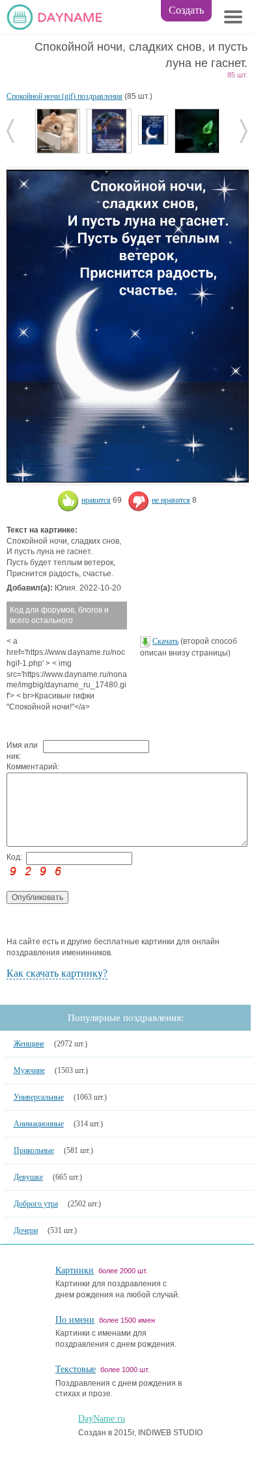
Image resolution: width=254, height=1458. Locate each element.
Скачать (165, 641)
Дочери (26, 1230)
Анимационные (39, 1123)
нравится (96, 500)
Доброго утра (36, 1203)
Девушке (28, 1177)
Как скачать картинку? (57, 973)
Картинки (74, 1270)
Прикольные (34, 1150)
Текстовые (75, 1369)
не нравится (171, 500)
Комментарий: (25, 766)
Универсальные (39, 1097)
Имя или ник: (22, 751)
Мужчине (29, 1070)
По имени (74, 1320)
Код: (14, 857)
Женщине (29, 1043)
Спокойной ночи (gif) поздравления (64, 96)
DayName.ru (101, 1419)
